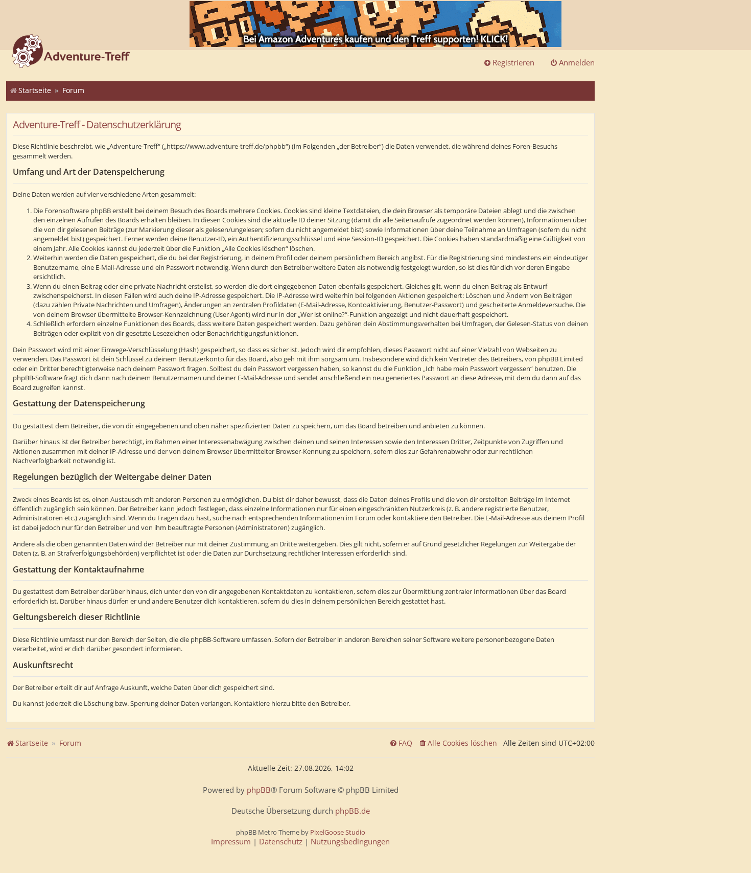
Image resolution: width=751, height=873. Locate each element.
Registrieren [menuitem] (513, 62)
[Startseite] (71, 52)
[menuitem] (457, 743)
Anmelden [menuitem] (577, 62)
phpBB (259, 790)
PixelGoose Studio (337, 832)
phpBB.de (352, 811)
